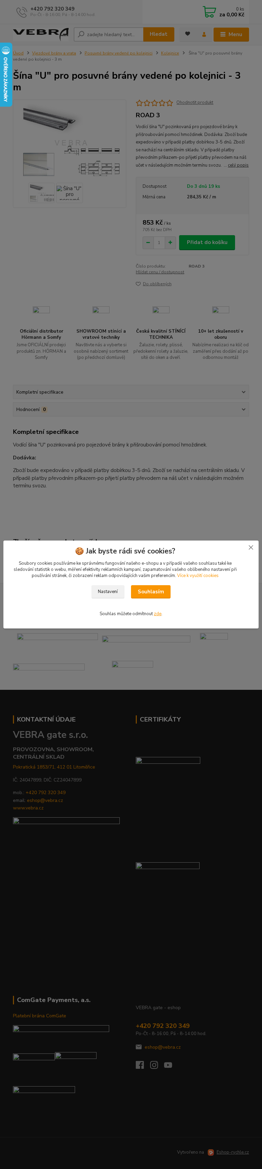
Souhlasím (151, 591)
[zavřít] (250, 547)
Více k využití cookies (198, 576)
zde (157, 614)
